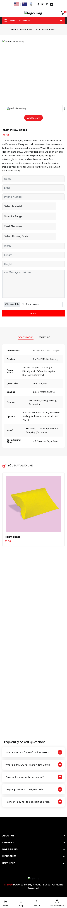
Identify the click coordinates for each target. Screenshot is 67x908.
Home (14, 29)
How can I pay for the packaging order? (27, 801)
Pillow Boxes (27, 29)
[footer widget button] (33, 835)
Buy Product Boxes (39, 884)
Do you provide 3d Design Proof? (24, 789)
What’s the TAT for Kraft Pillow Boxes (27, 752)
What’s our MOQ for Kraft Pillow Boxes (27, 764)
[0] (63, 13)
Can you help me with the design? (24, 777)
